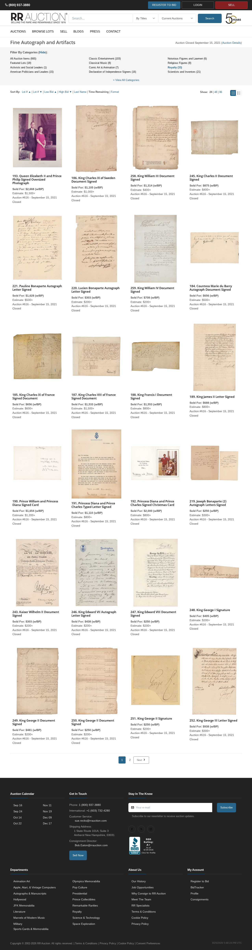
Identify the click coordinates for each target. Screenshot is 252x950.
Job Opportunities (143, 887)
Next (140, 760)
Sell (63, 31)
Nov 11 (47, 805)
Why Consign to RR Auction (149, 893)
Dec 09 (47, 817)
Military (17, 923)
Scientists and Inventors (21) (184, 71)
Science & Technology (86, 917)
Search (209, 18)
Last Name (80, 91)
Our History (139, 881)
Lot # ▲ (26, 91)
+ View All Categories (126, 80)
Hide (42, 52)
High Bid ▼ (65, 91)
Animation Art (21, 881)
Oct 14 (17, 817)
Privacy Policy (140, 923)
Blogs (78, 31)
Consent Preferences (148, 943)
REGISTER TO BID (164, 4)
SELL (231, 4)
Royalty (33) (175, 67)
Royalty (77, 911)
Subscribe (226, 807)
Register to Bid (200, 881)
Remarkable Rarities (85, 905)
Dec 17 (47, 823)
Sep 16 (17, 805)
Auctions (18, 31)
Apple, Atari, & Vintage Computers (34, 887)
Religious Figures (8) (179, 62)
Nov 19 (47, 811)
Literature (19, 911)
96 (220, 92)
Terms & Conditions (144, 911)
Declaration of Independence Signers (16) (112, 71)
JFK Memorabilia (23, 905)
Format (115, 91)
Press (95, 31)
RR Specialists (140, 905)
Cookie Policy (140, 917)
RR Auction (43, 943)
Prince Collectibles (83, 899)
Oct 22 (17, 823)
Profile (194, 893)
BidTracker (197, 887)
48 (215, 92)
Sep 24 (17, 811)
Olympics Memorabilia (86, 881)
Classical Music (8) (100, 62)
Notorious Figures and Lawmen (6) (187, 58)
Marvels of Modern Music (29, 917)
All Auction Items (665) (23, 58)
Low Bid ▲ (50, 91)
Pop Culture (79, 887)
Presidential (79, 893)
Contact (113, 31)
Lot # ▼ (37, 91)
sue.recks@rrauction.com (91, 820)
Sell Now (78, 855)
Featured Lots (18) (20, 62)
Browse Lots (43, 31)
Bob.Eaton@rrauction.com (91, 845)
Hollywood (19, 899)
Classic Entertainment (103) (105, 58)
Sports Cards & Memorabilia (30, 929)
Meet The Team (141, 899)
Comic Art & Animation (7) (104, 67)
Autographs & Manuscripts (29, 893)
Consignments (199, 899)
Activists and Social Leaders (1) (28, 67)
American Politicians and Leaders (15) (32, 71)
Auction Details (231, 42)
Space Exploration (83, 923)
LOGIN (198, 4)
